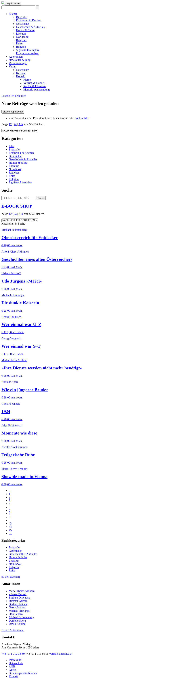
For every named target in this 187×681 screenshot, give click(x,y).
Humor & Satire (25, 30)
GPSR (12, 669)
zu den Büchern (10, 576)
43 (10, 523)
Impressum (15, 659)
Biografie (21, 17)
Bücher (13, 13)
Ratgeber (21, 40)
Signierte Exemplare (27, 50)
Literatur (21, 33)
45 (10, 530)
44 (10, 526)
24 (15, 124)
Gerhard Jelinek (18, 604)
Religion (21, 46)
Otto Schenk (16, 614)
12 (10, 124)
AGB (12, 666)
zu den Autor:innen (12, 630)
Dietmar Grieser (18, 600)
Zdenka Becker (17, 594)
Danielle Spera (17, 620)
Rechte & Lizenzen (34, 86)
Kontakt (20, 76)
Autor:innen (16, 56)
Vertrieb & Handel (34, 82)
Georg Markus (17, 607)
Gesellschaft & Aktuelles (30, 27)
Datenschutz (16, 663)
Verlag (12, 66)
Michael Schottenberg (21, 617)
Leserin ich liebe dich (13, 95)
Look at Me (81, 118)
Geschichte (22, 23)
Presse (27, 79)
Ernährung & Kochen (28, 20)
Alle (20, 124)
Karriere (21, 73)
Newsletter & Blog (19, 59)
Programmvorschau (27, 53)
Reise (19, 43)
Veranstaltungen (18, 63)
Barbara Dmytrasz (19, 597)
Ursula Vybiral (17, 623)
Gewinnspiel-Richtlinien (23, 673)
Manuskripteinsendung (36, 89)
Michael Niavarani (19, 610)
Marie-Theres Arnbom (22, 590)
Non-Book (22, 36)
